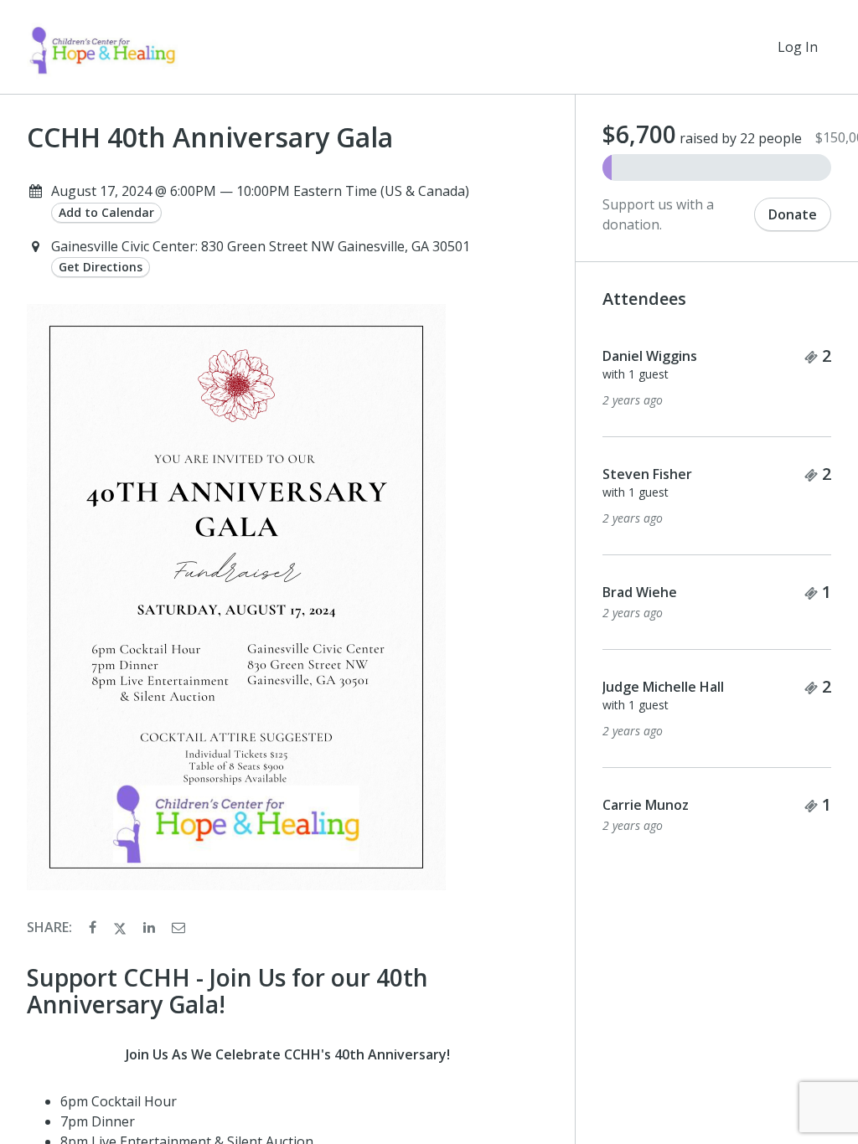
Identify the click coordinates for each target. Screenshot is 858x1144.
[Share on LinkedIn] (150, 927)
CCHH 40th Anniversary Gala (210, 137)
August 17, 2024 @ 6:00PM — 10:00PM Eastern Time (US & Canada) (260, 191)
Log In (798, 47)
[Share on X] (121, 927)
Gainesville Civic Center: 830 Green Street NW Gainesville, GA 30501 (260, 246)
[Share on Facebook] (94, 927)
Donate (792, 214)
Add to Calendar (106, 212)
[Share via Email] (178, 927)
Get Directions (100, 267)
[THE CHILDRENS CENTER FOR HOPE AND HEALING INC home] (102, 46)
